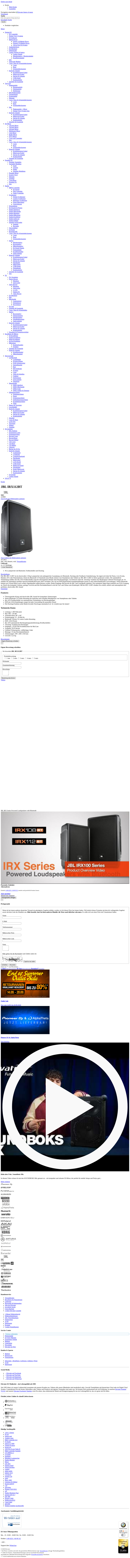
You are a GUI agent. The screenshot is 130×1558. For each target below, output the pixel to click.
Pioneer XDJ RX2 (11, 1489)
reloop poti (8, 1436)
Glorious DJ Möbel (11, 1482)
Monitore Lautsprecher (12, 1458)
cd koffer (8, 1454)
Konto (3, 482)
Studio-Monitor (10, 1460)
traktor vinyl (9, 1473)
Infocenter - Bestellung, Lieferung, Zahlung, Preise (21, 1361)
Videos (3, 680)
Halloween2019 (10, 1500)
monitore (8, 1456)
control (7, 1469)
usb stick (7, 1464)
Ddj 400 (7, 1496)
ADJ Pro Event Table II (12, 1449)
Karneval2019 (9, 1484)
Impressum (8, 1323)
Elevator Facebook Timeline (23, 1391)
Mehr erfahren (5, 1182)
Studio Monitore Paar (12, 1493)
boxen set (8, 1447)
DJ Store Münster (10, 1338)
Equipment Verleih (11, 1339)
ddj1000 (7, 1504)
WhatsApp (13, 1545)
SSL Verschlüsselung (11, 1318)
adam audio (8, 1471)
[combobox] (10, 18)
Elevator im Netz (10, 1347)
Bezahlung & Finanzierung (13, 1300)
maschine (8, 1487)
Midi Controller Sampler (13, 1451)
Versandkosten (21, 561)
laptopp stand (9, 1465)
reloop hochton (10, 1467)
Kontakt (7, 1325)
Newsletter (8, 1345)
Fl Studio (8, 1442)
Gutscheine (8, 1343)
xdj (6, 1491)
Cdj (6, 1486)
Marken (7, 1341)
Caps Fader (8, 1502)
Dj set (7, 1434)
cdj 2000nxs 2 (9, 1453)
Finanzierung (9, 1357)
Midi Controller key (11, 1440)
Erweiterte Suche (6, 20)
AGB (6, 1321)
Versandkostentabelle (37, 1554)
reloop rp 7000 (9, 1443)
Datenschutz (9, 1319)
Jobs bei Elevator (10, 1305)
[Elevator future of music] (24, 12)
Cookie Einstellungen (12, 1327)
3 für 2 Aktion (9, 1433)
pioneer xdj (8, 1476)
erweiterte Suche (10, 1307)
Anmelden (12, 9)
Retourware (8, 1355)
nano (6, 1478)
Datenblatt (4, 589)
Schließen (5, 965)
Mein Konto (13, 7)
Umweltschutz (9, 1309)
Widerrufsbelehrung (11, 1316)
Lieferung (8, 1301)
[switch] (123, 1535)
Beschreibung (5, 574)
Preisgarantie (9, 1336)
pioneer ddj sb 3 (10, 1495)
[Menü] (127, 1522)
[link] (7, 5)
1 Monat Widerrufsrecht (12, 1314)
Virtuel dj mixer (10, 1445)
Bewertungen (5, 639)
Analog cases (9, 1438)
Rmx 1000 (8, 1480)
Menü (3, 29)
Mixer (7, 1462)
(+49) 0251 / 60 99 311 (11, 890)
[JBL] (6, 493)
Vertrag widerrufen (11, 1334)
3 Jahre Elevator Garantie (13, 1311)
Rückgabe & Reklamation (13, 1303)
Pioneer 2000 (9, 1498)
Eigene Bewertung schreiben (10, 641)
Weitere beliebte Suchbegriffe (14, 1506)
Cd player (8, 1475)
